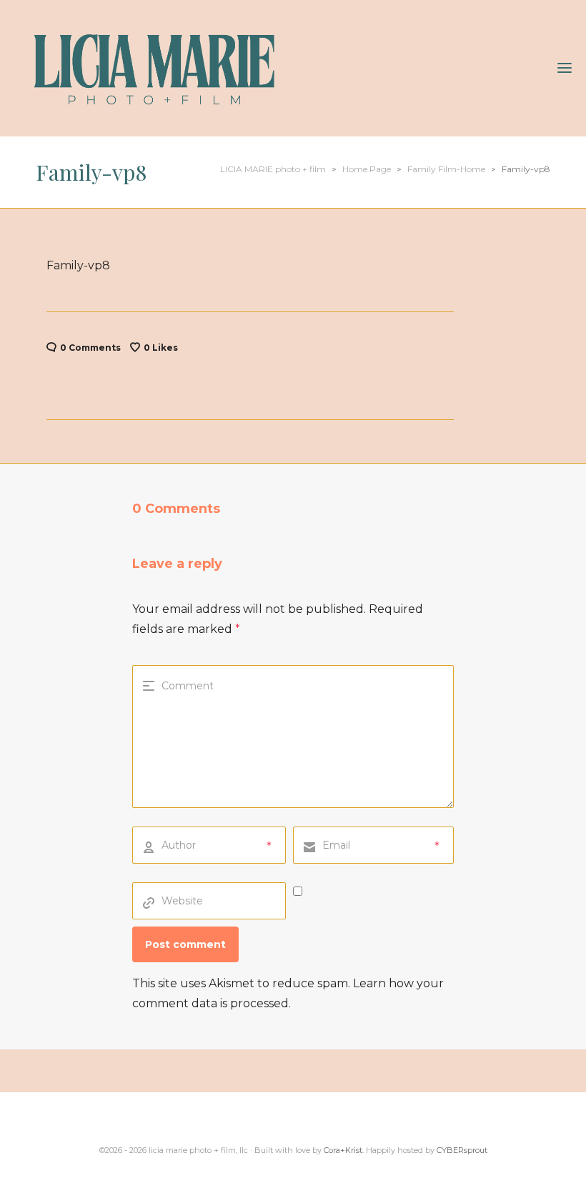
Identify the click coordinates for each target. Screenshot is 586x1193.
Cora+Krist (343, 1150)
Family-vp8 (78, 265)
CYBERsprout (462, 1150)
